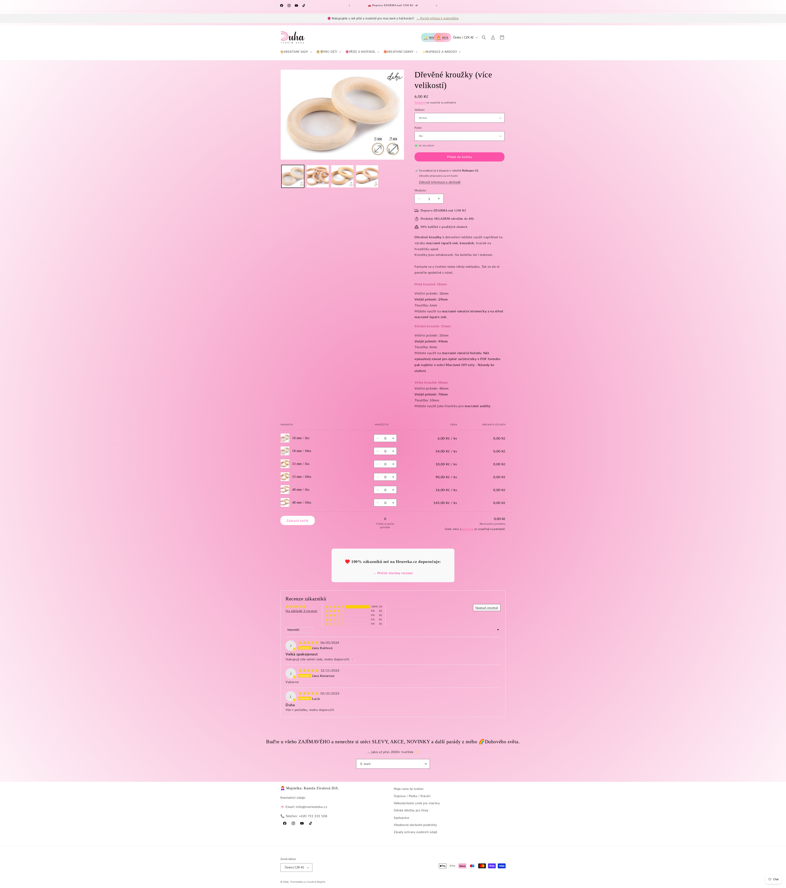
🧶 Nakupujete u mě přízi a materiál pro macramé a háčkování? (393, 18)
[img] (309, 642)
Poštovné (420, 102)
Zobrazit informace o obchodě (440, 182)
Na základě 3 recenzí (301, 611)
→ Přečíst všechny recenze (393, 573)
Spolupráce (401, 817)
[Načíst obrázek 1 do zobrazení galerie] (292, 176)
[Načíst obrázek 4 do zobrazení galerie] (367, 176)
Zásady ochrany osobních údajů (415, 832)
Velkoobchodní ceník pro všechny (417, 803)
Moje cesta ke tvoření (408, 789)
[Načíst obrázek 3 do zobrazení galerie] (342, 176)
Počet (418, 127)
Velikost (419, 109)
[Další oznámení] (436, 5)
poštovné (467, 529)
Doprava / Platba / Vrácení (412, 796)
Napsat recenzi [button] (486, 607)
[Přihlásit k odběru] (425, 764)
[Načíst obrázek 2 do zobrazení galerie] (317, 176)
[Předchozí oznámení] (349, 5)
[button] (296, 51)
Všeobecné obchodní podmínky (415, 825)
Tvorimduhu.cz (298, 881)
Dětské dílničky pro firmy (411, 810)
